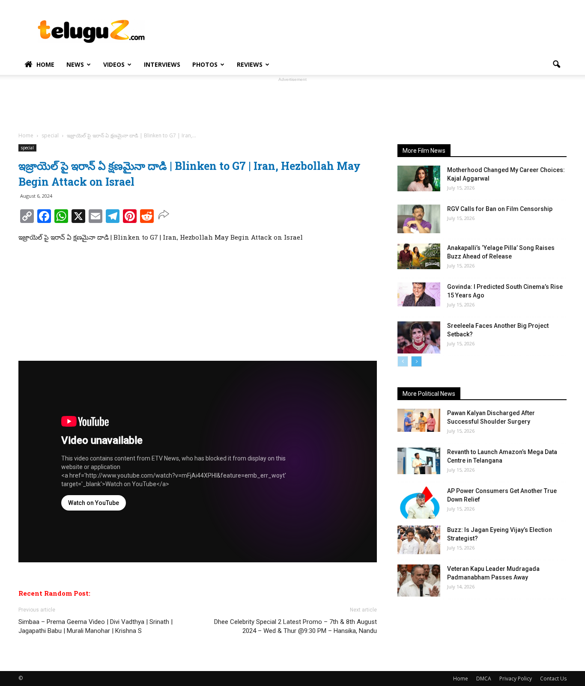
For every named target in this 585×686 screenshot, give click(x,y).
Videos (114, 64)
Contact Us (553, 678)
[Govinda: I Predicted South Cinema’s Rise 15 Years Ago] (418, 294)
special (27, 148)
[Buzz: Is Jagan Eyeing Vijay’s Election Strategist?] (418, 540)
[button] (556, 64)
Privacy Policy (515, 678)
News (75, 64)
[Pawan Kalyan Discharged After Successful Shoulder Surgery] (418, 420)
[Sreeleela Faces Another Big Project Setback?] (418, 337)
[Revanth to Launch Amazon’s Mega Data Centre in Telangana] (418, 461)
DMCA (483, 678)
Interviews (162, 64)
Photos (205, 64)
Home (45, 64)
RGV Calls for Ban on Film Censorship (499, 208)
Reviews (250, 64)
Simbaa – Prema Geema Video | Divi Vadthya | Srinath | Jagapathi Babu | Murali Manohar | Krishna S (95, 626)
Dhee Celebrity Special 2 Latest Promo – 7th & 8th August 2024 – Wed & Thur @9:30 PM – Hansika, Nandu (295, 626)
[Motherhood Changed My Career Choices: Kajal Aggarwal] (418, 178)
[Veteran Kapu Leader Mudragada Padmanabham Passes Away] (418, 580)
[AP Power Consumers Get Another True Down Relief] (418, 503)
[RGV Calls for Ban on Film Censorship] (418, 219)
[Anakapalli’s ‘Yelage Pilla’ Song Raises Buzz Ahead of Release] (418, 256)
